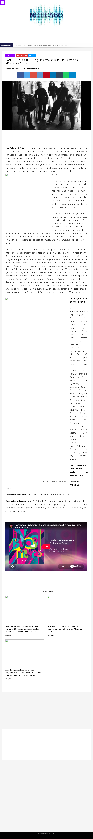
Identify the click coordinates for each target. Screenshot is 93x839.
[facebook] (20, 75)
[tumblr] (59, 75)
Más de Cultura (46, 591)
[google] (33, 75)
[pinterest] (46, 75)
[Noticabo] (46, 3)
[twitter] (27, 75)
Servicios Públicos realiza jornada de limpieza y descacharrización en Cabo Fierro (42, 45)
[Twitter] (44, 837)
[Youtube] (48, 837)
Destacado (22, 56)
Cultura (10, 56)
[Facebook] (40, 837)
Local (32, 56)
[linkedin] (53, 75)
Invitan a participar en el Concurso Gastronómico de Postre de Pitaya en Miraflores (65, 629)
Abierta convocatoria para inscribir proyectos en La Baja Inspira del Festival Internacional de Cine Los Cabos (23, 672)
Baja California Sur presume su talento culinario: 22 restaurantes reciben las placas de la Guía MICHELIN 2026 (22, 629)
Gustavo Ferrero (13, 68)
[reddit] (40, 75)
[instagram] (53, 837)
